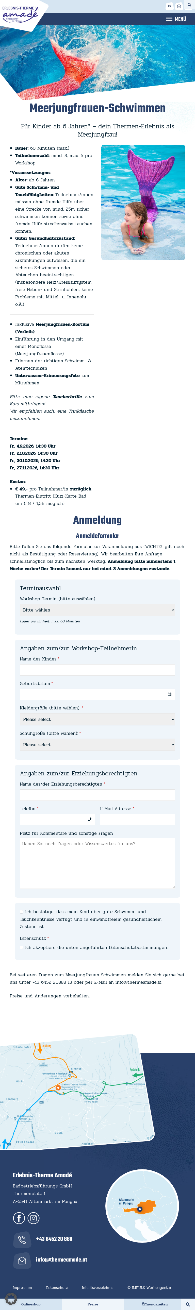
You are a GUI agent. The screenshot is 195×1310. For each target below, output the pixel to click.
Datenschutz (34, 938)
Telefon (29, 808)
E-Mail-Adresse (117, 808)
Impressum (22, 1288)
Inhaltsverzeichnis (97, 1288)
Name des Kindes (39, 658)
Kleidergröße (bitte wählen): (51, 707)
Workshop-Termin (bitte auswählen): (58, 598)
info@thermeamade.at (138, 982)
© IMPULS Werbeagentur (149, 1288)
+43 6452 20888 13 (52, 982)
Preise (93, 1304)
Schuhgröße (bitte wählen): (50, 733)
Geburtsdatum (36, 683)
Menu (176, 18)
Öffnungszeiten (155, 1304)
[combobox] (97, 694)
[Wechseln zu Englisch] (169, 6)
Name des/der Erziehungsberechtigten (62, 784)
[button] (11, 1299)
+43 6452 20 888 (54, 1239)
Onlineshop (31, 1304)
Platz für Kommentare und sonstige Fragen (66, 833)
